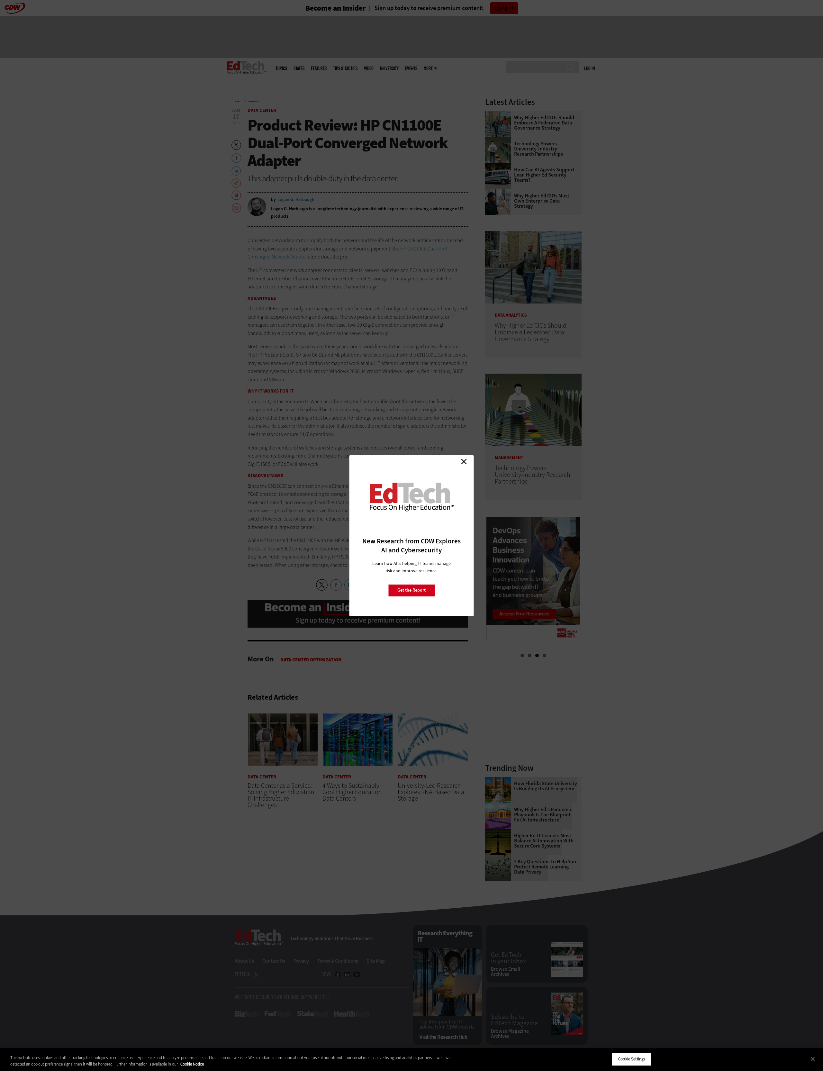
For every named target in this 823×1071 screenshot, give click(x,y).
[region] (411, 1059)
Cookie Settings (631, 1059)
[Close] (813, 1059)
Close (464, 462)
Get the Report (411, 590)
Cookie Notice (192, 1064)
